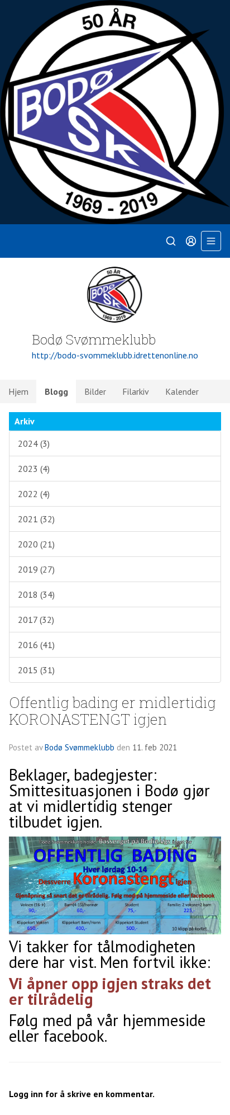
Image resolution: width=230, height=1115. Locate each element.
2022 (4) (34, 493)
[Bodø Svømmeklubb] (115, 112)
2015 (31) (36, 669)
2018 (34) (36, 594)
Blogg (56, 391)
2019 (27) (36, 569)
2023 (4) (34, 468)
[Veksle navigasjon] (211, 241)
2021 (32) (36, 519)
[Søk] (171, 241)
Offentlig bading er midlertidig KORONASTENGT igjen (112, 710)
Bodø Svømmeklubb (79, 747)
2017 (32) (36, 619)
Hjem (18, 391)
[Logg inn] (191, 241)
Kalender (182, 391)
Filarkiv (135, 391)
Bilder (95, 391)
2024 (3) (34, 443)
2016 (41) (36, 644)
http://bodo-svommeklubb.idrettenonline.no (115, 355)
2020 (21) (36, 544)
